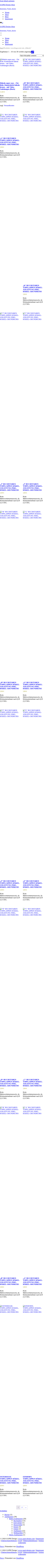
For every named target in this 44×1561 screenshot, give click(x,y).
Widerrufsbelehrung (30, 1541)
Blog (6, 17)
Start (1, 48)
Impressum (9, 19)
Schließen (3, 1511)
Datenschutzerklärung (9, 1541)
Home (7, 12)
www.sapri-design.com (26, 1539)
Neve (2, 1546)
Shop (7, 15)
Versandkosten (9, 105)
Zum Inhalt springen (7, 1)
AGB (20, 1541)
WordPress (20, 1546)
